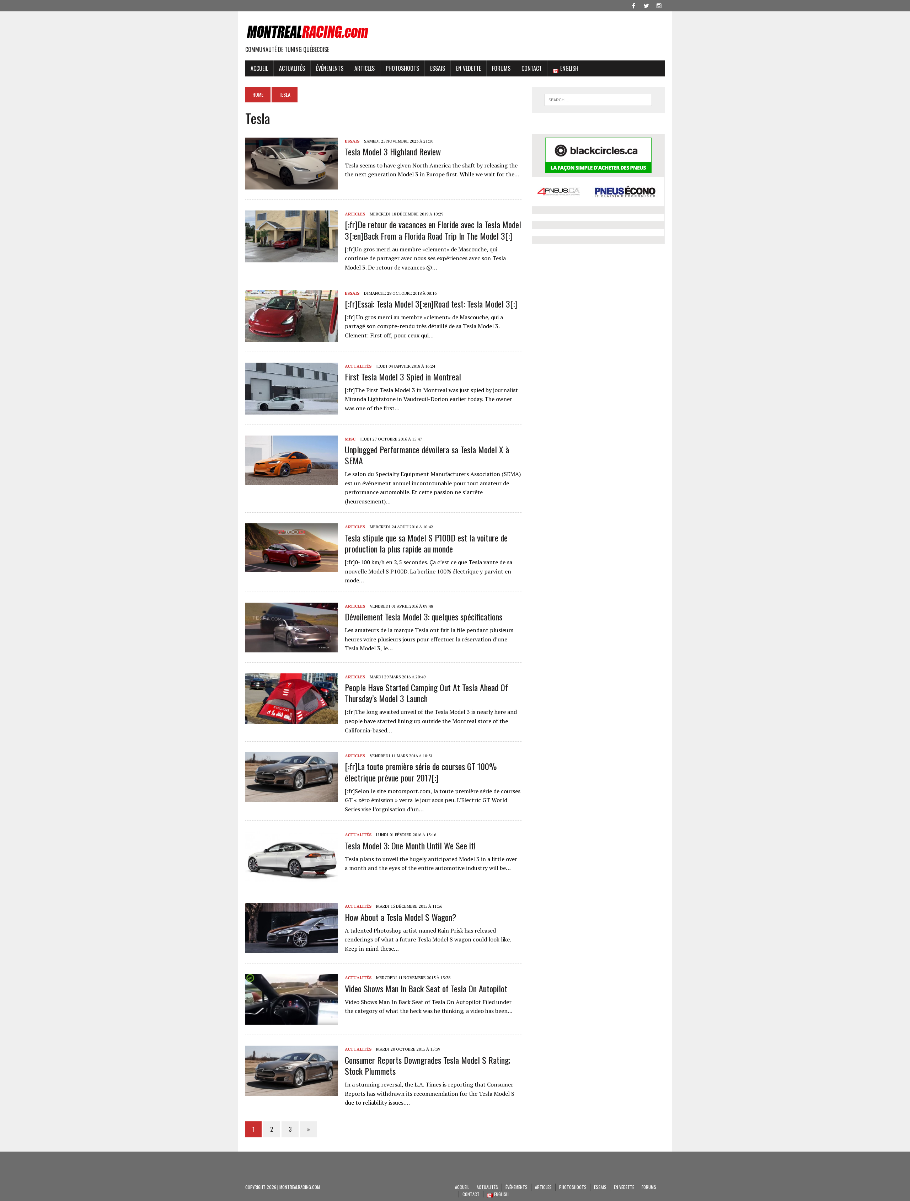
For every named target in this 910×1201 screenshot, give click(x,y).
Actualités (292, 68)
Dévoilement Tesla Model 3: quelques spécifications (423, 616)
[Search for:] (598, 100)
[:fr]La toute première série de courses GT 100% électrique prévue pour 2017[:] (421, 772)
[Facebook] (633, 5)
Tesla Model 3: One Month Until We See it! (410, 845)
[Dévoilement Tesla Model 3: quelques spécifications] (291, 647)
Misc (350, 439)
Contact (531, 68)
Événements (329, 68)
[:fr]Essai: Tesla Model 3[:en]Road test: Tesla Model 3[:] (431, 303)
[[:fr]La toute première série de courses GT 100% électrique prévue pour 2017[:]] (291, 797)
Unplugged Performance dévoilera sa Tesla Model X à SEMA (427, 455)
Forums (501, 68)
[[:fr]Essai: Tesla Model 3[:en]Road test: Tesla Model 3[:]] (291, 337)
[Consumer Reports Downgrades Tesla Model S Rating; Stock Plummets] (291, 1091)
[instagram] (659, 5)
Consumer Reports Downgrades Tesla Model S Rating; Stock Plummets (427, 1065)
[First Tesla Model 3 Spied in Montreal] (291, 409)
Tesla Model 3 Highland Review (393, 151)
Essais (437, 68)
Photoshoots (402, 68)
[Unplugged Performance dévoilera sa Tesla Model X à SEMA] (291, 480)
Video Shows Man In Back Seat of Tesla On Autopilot (426, 988)
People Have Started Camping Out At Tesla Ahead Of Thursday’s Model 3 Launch (426, 693)
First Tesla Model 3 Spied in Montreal (403, 376)
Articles (364, 68)
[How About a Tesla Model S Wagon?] (291, 948)
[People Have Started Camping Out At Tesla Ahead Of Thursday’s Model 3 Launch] (291, 719)
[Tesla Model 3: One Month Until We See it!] (291, 877)
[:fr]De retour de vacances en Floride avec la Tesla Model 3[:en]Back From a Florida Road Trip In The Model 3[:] (433, 230)
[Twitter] (646, 5)
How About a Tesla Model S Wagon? (400, 917)
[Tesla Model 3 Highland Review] (291, 185)
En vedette (468, 68)
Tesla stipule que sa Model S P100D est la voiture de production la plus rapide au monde (426, 543)
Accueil (259, 68)
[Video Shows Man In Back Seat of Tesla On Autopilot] (291, 1020)
